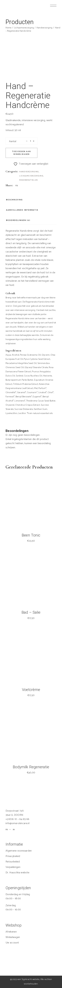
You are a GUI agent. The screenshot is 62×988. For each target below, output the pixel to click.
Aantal (12, 141)
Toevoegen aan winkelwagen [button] (24, 518)
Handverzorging (29, 171)
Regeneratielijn (28, 180)
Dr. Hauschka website (17, 872)
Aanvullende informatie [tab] (22, 210)
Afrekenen (11, 932)
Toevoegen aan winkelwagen (21, 153)
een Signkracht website (28, 979)
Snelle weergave (38, 518)
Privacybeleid (13, 856)
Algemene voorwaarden (19, 851)
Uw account (12, 943)
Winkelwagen (13, 937)
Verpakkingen (13, 867)
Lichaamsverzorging (31, 176)
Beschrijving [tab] (14, 199)
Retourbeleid (13, 862)
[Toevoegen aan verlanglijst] (31, 518)
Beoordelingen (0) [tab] (18, 220)
